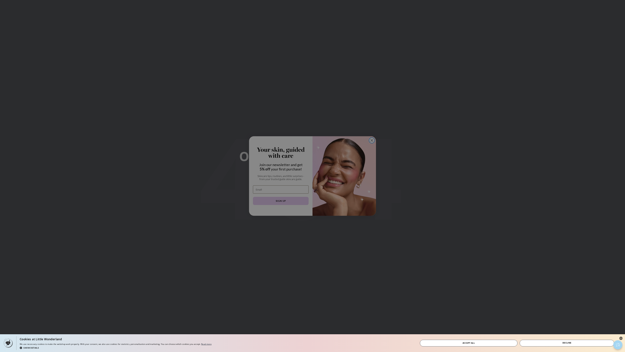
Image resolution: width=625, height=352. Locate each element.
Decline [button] (566, 342)
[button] (116, 348)
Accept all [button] (469, 343)
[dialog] (312, 343)
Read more (206, 344)
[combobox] (621, 338)
